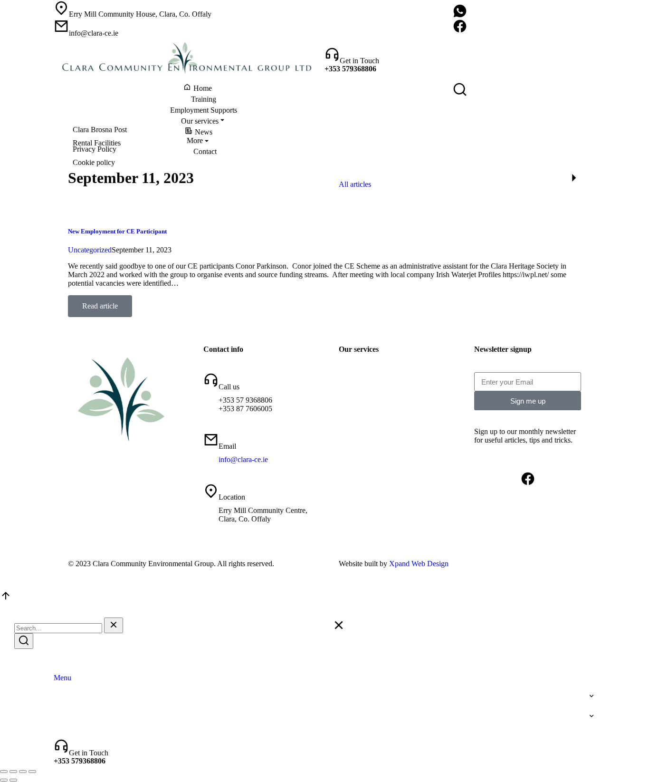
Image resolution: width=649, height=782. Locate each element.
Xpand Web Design (419, 564)
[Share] (13, 771)
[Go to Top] (5, 599)
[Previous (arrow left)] (4, 780)
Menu (62, 678)
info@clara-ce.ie (243, 459)
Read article (100, 306)
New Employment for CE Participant (117, 231)
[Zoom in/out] (32, 771)
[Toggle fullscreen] (23, 771)
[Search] (23, 641)
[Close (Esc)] (4, 771)
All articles (355, 184)
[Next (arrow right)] (13, 780)
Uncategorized (90, 250)
